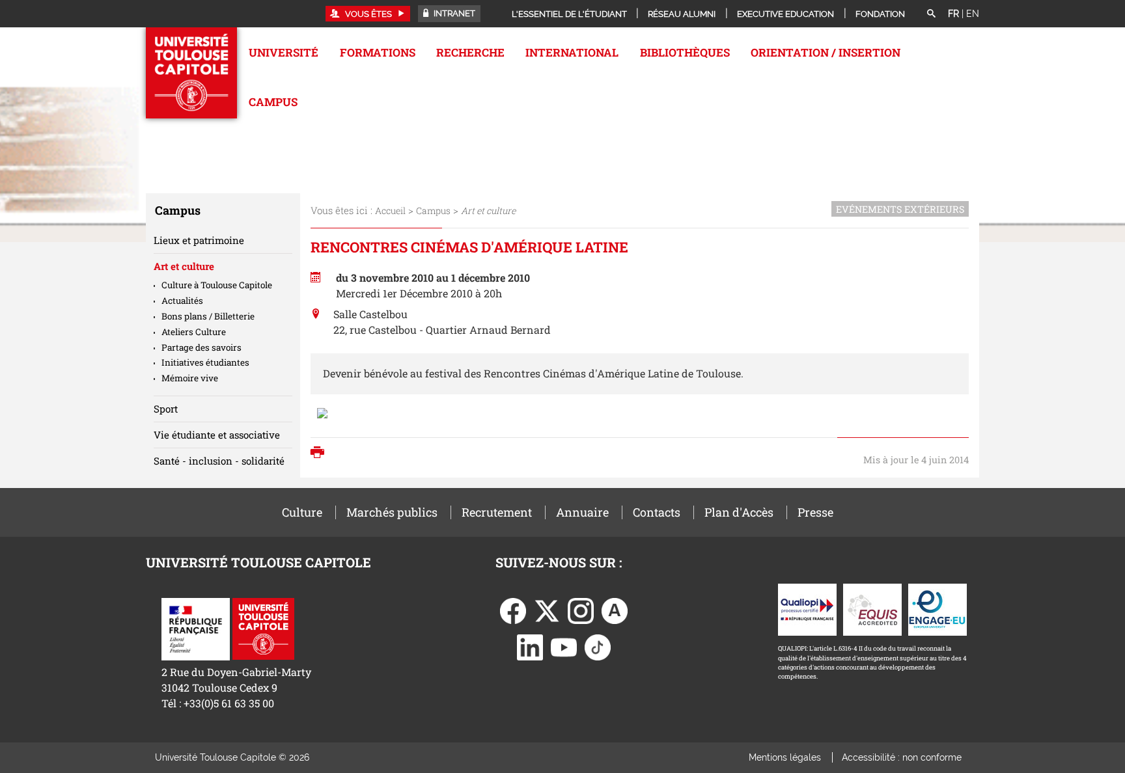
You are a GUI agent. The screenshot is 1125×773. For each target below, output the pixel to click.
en (972, 13)
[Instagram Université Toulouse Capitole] (581, 610)
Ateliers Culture (193, 332)
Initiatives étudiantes (205, 362)
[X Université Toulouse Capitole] (547, 610)
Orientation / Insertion (825, 52)
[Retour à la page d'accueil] (191, 72)
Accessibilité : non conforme (902, 757)
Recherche (470, 52)
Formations (377, 52)
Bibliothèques (685, 52)
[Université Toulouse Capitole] (263, 627)
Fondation (880, 14)
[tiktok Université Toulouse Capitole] (598, 646)
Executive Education (785, 14)
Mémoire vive (189, 378)
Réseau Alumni (681, 14)
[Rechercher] (931, 14)
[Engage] (937, 609)
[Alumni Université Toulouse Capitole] (615, 610)
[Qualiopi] (807, 609)
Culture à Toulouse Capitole (216, 285)
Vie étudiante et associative (217, 434)
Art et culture (184, 266)
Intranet (453, 13)
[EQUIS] (872, 609)
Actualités (182, 300)
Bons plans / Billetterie (208, 316)
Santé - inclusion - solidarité (219, 460)
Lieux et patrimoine (199, 240)
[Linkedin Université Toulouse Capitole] (530, 646)
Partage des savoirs (201, 347)
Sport (166, 408)
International (571, 52)
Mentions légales (785, 757)
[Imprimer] (321, 453)
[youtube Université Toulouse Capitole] (564, 646)
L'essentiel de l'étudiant (569, 14)
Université (283, 52)
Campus (273, 101)
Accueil (390, 210)
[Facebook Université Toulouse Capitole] (513, 610)
